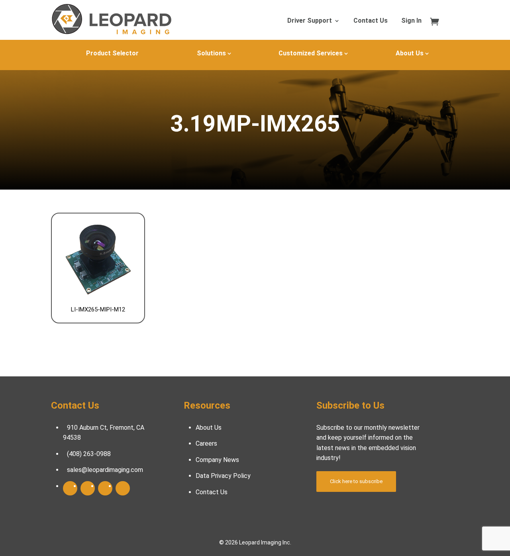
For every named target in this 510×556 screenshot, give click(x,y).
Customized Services (311, 53)
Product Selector (112, 53)
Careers (206, 443)
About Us (410, 53)
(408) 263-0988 (89, 454)
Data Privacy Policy (223, 476)
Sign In (411, 21)
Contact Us (370, 21)
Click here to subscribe (356, 481)
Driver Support (309, 21)
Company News (217, 460)
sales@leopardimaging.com (105, 470)
